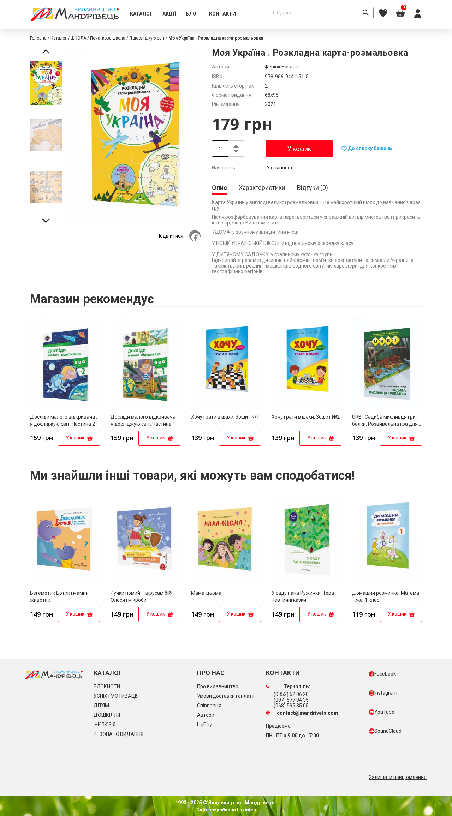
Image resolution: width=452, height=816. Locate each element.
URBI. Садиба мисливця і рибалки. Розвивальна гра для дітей (385, 424)
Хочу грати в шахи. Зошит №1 (225, 417)
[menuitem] (141, 14)
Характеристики (262, 187)
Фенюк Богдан (281, 67)
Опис (219, 187)
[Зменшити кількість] (236, 152)
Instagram (385, 693)
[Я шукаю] (365, 12)
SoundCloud (388, 731)
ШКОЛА (78, 38)
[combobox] (321, 12)
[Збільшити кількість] (236, 145)
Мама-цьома (206, 593)
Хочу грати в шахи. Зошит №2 (306, 417)
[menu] (183, 14)
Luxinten (246, 809)
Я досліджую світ (147, 38)
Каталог (58, 38)
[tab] (219, 188)
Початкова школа (107, 38)
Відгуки (311, 187)
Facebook (385, 674)
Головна (38, 38)
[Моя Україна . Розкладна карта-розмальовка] (46, 84)
